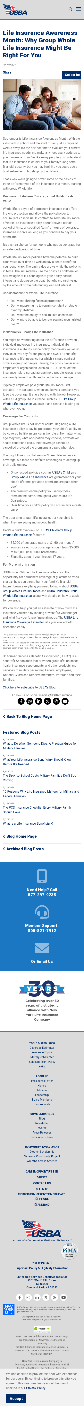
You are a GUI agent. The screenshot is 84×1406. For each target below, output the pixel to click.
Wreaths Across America (42, 1161)
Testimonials (42, 1104)
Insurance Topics (42, 1052)
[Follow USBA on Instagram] (29, 701)
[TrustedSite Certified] (42, 1329)
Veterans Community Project (42, 1156)
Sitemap (42, 1189)
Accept (16, 1398)
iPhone (43, 1198)
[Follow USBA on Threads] (56, 701)
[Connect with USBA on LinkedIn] (38, 701)
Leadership (42, 1094)
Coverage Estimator (42, 1047)
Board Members (42, 1099)
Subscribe (72, 75)
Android (44, 1204)
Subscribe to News (42, 1137)
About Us (42, 1076)
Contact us (42, 1183)
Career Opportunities (42, 1171)
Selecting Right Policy (42, 1061)
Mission (42, 1090)
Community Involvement (42, 1146)
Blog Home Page (21, 836)
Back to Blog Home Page (28, 716)
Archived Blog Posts (24, 849)
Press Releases (42, 1132)
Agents (42, 1177)
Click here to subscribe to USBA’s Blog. (29, 687)
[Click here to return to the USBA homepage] (15, 9)
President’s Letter (42, 1080)
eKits (42, 1066)
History (42, 1085)
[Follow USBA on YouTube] (65, 701)
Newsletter (42, 1123)
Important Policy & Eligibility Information (42, 1268)
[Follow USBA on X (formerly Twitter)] (47, 701)
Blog (42, 1118)
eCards (42, 1127)
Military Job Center (42, 1057)
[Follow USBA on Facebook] (21, 701)
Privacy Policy (40, 1262)
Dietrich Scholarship (42, 1151)
